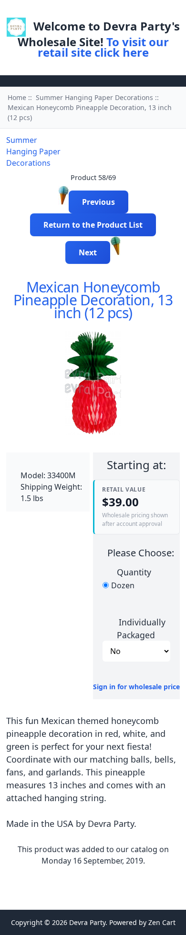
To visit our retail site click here (103, 47)
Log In (103, 11)
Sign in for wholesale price (136, 686)
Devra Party (87, 922)
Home (71, 11)
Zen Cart (162, 922)
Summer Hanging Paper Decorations (94, 97)
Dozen (122, 585)
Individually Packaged (141, 628)
